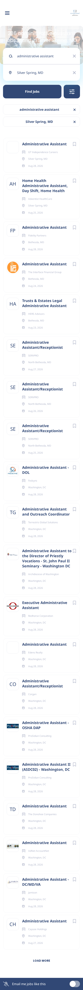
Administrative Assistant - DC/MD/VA (45, 882)
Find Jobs (32, 91)
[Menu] (7, 13)
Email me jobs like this (29, 984)
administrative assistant (39, 109)
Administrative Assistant (44, 143)
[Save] (74, 144)
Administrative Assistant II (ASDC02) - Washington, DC (46, 767)
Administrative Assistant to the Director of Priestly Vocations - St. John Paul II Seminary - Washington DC (47, 558)
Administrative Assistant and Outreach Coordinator (46, 512)
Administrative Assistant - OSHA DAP (45, 725)
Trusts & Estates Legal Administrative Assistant (44, 303)
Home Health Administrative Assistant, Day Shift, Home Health (45, 185)
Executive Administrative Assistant (44, 605)
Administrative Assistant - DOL (45, 470)
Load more (41, 961)
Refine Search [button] (72, 91)
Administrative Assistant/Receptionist (42, 345)
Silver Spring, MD (39, 121)
